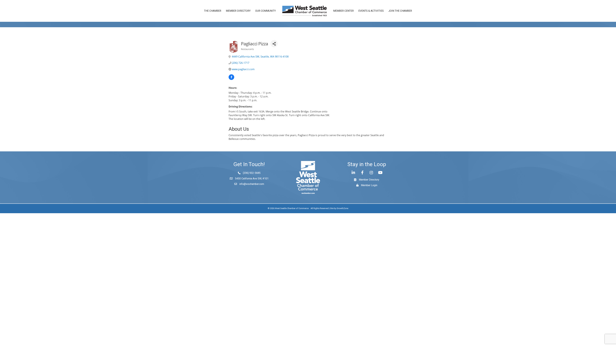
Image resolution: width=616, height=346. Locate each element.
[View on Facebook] (231, 79)
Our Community (265, 10)
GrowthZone (342, 208)
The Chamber (212, 10)
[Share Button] (274, 43)
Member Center (343, 10)
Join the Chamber (400, 10)
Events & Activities (371, 10)
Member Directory (238, 10)
